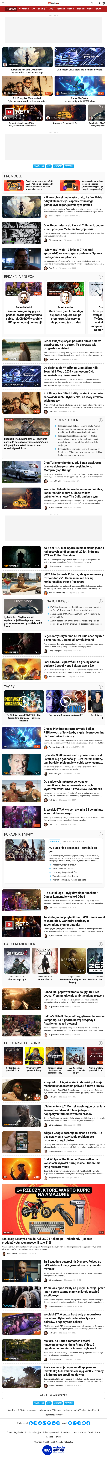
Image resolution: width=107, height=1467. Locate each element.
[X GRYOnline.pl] (40, 1423)
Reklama (82, 1432)
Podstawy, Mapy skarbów (64, 865)
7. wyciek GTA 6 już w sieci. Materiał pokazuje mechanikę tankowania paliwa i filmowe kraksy (53, 1090)
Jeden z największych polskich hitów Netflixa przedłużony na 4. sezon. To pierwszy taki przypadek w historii (53, 350)
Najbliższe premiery (53, 1415)
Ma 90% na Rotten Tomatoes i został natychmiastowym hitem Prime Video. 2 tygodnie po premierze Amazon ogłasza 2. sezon (53, 1350)
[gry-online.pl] (53, 3)
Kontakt (49, 1437)
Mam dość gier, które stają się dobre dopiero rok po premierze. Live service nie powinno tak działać (65, 307)
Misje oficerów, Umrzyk (63, 868)
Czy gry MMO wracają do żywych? (66, 703)
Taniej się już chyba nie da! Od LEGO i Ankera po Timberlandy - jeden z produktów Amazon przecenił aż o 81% (30, 185)
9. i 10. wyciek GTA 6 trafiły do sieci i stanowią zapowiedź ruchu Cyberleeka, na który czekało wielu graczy (27, 89)
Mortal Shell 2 (45, 964)
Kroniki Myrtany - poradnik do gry (96, 1059)
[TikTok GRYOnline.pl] (44, 1423)
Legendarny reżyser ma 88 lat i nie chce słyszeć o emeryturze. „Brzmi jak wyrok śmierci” (53, 643)
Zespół (90, 1432)
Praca (97, 1432)
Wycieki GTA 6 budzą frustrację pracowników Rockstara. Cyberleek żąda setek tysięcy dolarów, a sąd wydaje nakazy (53, 1324)
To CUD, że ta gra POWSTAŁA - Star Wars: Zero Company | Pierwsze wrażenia (24, 706)
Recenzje (61, 9)
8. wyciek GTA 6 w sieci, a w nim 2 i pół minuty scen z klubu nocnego (53, 817)
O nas (9, 1432)
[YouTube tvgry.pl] (70, 1423)
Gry (33, 9)
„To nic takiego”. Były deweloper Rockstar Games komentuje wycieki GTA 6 (53, 900)
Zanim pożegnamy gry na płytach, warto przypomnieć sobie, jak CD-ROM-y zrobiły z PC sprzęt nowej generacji (24, 307)
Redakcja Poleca (53, 276)
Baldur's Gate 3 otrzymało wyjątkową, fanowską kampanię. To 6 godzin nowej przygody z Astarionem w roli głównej (53, 1025)
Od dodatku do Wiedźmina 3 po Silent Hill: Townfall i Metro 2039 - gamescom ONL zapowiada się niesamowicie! (80, 60)
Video (90, 9)
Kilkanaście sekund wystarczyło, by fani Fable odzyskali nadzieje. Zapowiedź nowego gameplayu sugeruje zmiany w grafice (27, 60)
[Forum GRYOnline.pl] (58, 1423)
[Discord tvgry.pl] (84, 1423)
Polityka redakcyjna (33, 1432)
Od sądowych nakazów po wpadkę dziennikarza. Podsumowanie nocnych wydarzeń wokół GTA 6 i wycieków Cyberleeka (53, 791)
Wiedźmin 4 (93, 1410)
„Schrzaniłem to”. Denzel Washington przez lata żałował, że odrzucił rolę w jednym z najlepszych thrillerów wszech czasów (53, 1116)
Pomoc (58, 1437)
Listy (51, 9)
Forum (98, 9)
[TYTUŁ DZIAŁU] (53, 944)
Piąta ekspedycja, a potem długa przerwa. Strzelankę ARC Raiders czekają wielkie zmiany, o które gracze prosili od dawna (53, 1377)
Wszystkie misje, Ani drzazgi (65, 876)
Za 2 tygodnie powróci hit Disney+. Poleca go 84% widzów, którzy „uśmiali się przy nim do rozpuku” (53, 1271)
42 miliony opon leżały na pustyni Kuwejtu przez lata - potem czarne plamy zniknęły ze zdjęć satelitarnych (53, 1297)
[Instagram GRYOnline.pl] (35, 1423)
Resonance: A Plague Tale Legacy (73, 966)
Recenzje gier (78, 420)
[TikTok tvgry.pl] (75, 1423)
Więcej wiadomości (53, 1395)
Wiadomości (39, 166)
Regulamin (18, 1432)
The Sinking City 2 (17, 964)
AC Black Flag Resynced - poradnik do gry (53, 860)
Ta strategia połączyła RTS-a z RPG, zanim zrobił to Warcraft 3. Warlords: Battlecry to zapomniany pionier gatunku (22, 116)
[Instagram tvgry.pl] (79, 1423)
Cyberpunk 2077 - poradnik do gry (34, 1059)
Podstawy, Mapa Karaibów (64, 872)
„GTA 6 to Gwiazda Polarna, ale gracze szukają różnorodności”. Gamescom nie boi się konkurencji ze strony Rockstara (53, 584)
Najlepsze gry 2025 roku (75, 1410)
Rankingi (41, 9)
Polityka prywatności (51, 1432)
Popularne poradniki (53, 1043)
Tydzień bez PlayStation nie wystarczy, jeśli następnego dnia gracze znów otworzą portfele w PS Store (23, 614)
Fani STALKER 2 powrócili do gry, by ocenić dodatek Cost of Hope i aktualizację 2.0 (53, 669)
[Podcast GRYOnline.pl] (49, 1423)
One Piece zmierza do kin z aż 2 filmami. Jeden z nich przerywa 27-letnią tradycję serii (53, 233)
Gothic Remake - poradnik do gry (13, 1059)
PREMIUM (11, 9)
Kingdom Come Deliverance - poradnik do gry (55, 1060)
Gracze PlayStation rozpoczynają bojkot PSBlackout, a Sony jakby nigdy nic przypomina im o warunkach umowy (80, 89)
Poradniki (80, 9)
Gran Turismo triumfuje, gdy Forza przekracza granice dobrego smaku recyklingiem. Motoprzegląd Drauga (53, 472)
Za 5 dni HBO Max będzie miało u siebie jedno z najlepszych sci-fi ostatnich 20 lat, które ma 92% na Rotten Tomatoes (53, 557)
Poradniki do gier (53, 834)
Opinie (70, 9)
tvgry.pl (53, 686)
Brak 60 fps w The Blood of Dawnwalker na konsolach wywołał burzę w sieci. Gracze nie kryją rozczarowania (53, 1168)
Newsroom (24, 9)
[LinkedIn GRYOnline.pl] (54, 1423)
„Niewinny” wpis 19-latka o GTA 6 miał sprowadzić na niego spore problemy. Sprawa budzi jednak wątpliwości (53, 259)
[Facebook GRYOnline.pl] (31, 1423)
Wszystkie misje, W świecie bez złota (69, 880)
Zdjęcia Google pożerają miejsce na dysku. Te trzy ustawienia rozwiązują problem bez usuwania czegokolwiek (53, 1142)
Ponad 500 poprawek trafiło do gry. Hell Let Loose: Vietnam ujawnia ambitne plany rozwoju (53, 999)
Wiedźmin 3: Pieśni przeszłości (22, 1410)
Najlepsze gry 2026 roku (50, 1410)
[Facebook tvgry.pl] (88, 1423)
